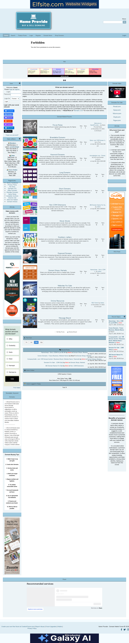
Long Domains (64, 172)
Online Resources (57, 301)
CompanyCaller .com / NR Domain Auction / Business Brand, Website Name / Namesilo (53, 359)
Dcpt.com (117, 117)
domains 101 (78, 111)
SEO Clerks (95, 303)
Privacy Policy (12, 185)
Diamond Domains (65, 253)
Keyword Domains (58, 154)
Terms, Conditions (12, 183)
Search (13, 35)
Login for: (7, 98)
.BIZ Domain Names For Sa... (98, 205)
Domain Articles (12, 202)
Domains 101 (12, 188)
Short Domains (65, 189)
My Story (12, 187)
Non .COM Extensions (57, 205)
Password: (7, 94)
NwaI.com (117, 106)
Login (124, 35)
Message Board (65, 318)
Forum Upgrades (51, 627)
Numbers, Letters (64, 237)
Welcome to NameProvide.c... (95, 124)
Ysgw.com (117, 120)
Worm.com (117, 113)
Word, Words (65, 221)
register (16, 89)
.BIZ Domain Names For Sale (54, 366)
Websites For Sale (65, 286)
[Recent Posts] (60, 350)
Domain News (48, 35)
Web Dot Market (12, 200)
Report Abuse (39, 627)
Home (6, 35)
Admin (99, 207)
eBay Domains (12, 190)
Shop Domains (59, 35)
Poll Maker (16, 388)
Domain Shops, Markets (57, 270)
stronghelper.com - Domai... (98, 155)
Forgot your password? (12, 135)
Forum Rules (58, 125)
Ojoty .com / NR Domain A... (98, 140)
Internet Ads (12, 198)
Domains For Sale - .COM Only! (53, 362)
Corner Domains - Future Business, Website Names (53, 356)
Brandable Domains (57, 137)
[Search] (124, 22)
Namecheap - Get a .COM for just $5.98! (53, 352)
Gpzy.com (117, 110)
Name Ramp (12, 194)
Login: (8, 92)
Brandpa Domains (12, 192)
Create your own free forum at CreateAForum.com (17, 627)
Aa (26, 342)
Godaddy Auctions (12, 196)
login (10, 89)
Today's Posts (22, 35)
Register (38, 35)
